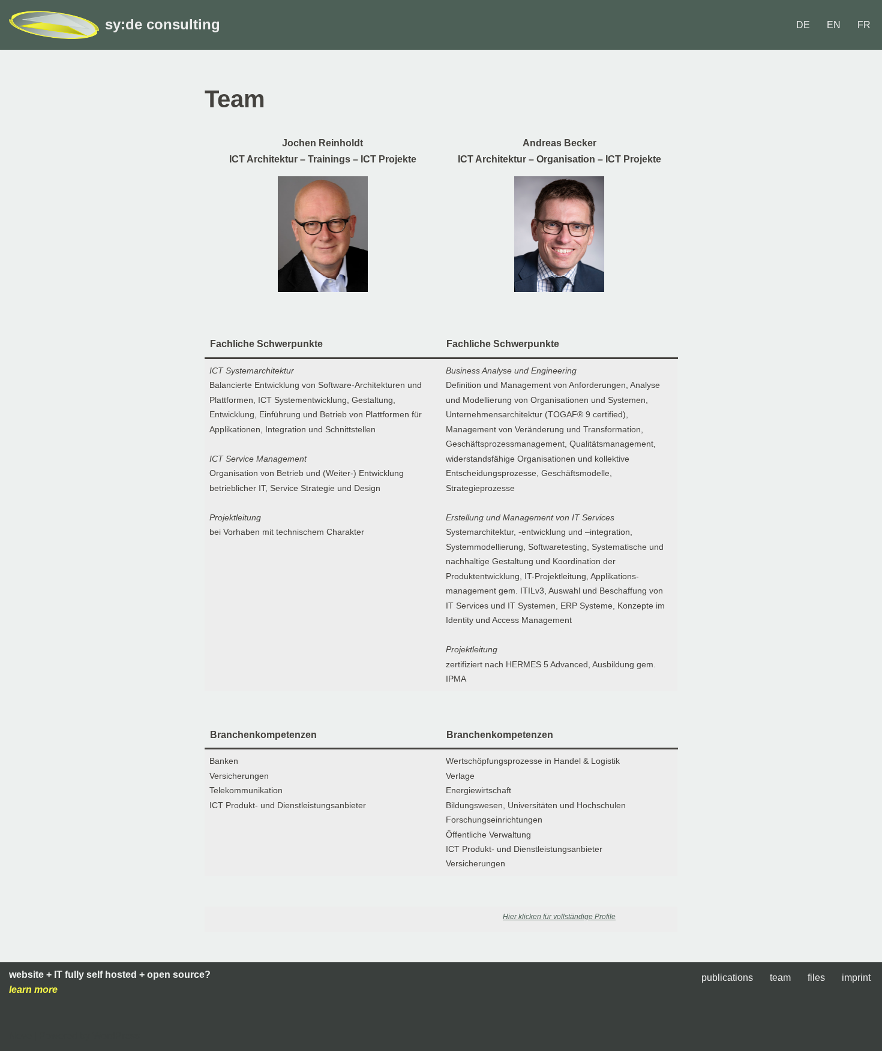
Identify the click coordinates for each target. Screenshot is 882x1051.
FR (864, 25)
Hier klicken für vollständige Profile (559, 917)
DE (803, 25)
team (780, 977)
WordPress (116, 1036)
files (816, 977)
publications (727, 977)
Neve (20, 1036)
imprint (856, 977)
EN (834, 25)
